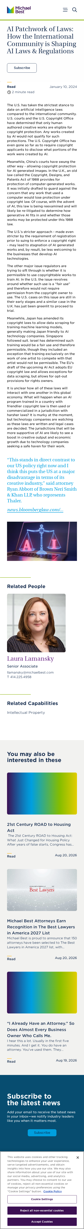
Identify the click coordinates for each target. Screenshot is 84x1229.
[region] (42, 1190)
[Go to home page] (19, 9)
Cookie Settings (42, 1199)
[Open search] (74, 9)
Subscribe (22, 68)
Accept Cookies (42, 1221)
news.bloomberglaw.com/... (35, 510)
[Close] (77, 1157)
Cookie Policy (52, 1191)
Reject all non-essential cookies (42, 1210)
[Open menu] (65, 9)
